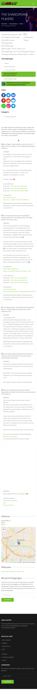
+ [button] (3, 529)
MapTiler (20, 562)
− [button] (3, 532)
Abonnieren (7, 599)
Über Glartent (6, 640)
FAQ (3, 649)
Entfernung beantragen (10, 79)
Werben (4, 654)
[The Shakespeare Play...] (18, 543)
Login (4, 660)
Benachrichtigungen (9, 66)
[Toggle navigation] (33, 4)
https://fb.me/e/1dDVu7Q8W (19, 191)
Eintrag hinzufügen (8, 657)
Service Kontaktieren (10, 70)
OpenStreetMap (26, 562)
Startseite (4, 24)
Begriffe (4, 643)
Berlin (21, 24)
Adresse (6, 63)
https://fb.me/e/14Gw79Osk (19, 186)
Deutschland (13, 24)
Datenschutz (6, 646)
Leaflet (14, 562)
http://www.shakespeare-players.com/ (12, 571)
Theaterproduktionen (10, 116)
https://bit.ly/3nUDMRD (10, 436)
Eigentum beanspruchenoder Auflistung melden (10, 74)
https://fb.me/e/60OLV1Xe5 (19, 188)
